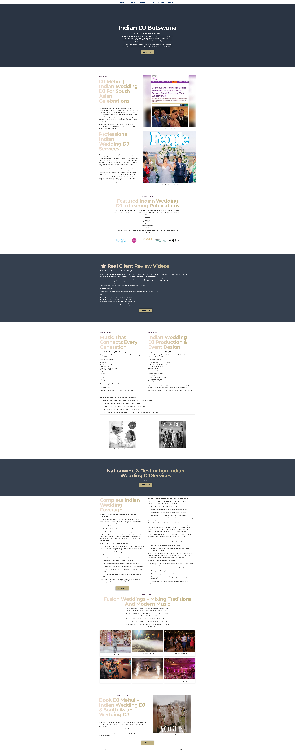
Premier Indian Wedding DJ (142, 44)
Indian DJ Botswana (147, 27)
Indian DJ (146, 480)
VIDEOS (161, 2)
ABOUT (142, 2)
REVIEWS (131, 2)
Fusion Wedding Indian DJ (163, 44)
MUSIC (151, 2)
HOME (122, 2)
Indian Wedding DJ (110, 352)
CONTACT (171, 2)
